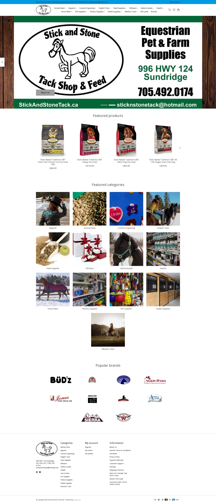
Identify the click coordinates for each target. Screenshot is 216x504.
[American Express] (173, 500)
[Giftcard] (158, 500)
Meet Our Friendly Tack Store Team (118, 474)
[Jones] (61, 399)
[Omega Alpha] (155, 399)
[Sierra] (92, 417)
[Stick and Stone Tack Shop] (43, 10)
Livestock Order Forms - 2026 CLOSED (119, 483)
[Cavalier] (124, 380)
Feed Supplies (53, 268)
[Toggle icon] (169, 10)
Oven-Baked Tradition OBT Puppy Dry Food (89, 160)
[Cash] (155, 500)
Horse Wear (53, 308)
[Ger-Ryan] (155, 380)
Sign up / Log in (174, 2)
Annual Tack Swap (116, 479)
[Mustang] (124, 399)
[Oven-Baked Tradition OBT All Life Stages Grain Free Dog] (163, 140)
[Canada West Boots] (92, 380)
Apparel (52, 228)
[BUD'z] (61, 380)
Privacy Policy (115, 457)
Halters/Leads (126, 268)
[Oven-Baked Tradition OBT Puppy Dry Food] (89, 140)
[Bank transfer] (177, 500)
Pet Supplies (126, 308)
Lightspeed (77, 500)
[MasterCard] (166, 500)
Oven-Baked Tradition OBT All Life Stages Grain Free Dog (163, 160)
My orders (89, 450)
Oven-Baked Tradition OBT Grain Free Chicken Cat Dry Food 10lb (53, 162)
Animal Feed (89, 228)
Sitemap (113, 467)
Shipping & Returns (117, 470)
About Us (45, 92)
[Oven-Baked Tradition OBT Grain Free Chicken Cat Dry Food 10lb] (53, 140)
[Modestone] (92, 399)
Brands (154, 11)
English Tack (163, 228)
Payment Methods (116, 460)
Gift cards (144, 11)
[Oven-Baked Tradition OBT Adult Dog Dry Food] (126, 140)
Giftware (90, 268)
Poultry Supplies (89, 308)
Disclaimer (113, 453)
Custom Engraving (126, 228)
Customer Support (117, 463)
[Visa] (169, 500)
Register (88, 447)
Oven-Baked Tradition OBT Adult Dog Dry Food (126, 160)
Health (163, 268)
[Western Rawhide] (124, 417)
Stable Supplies (163, 308)
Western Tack (108, 349)
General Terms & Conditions (120, 450)
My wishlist (89, 453)
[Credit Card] (162, 500)
